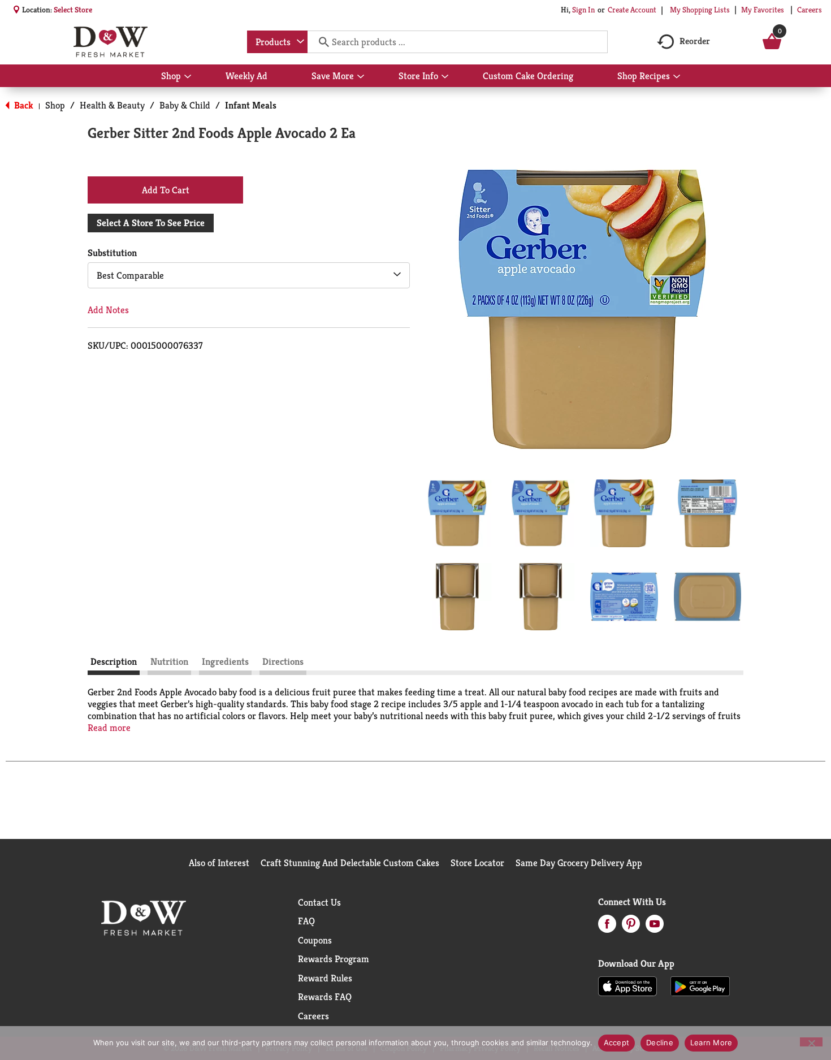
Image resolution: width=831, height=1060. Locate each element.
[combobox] (277, 42)
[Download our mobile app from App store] (627, 985)
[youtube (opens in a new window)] (655, 927)
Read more (109, 728)
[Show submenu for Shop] (187, 77)
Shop (55, 105)
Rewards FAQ (325, 996)
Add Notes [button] (108, 310)
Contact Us (319, 902)
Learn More (711, 1042)
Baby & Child (184, 105)
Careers (809, 10)
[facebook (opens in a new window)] (607, 927)
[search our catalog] (320, 42)
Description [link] (113, 661)
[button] (457, 513)
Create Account (632, 10)
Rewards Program (333, 959)
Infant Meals (250, 105)
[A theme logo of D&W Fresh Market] (110, 42)
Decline (659, 1042)
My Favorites (762, 10)
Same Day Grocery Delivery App (579, 862)
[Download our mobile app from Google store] (700, 985)
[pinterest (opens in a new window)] (631, 927)
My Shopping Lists (700, 10)
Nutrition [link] (169, 661)
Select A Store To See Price (151, 223)
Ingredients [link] (225, 661)
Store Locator (477, 862)
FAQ (306, 921)
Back (22, 105)
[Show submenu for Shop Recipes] (676, 77)
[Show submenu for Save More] (360, 77)
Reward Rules (325, 978)
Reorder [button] (694, 41)
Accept (617, 1042)
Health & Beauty (112, 105)
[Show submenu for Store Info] (445, 77)
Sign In (583, 10)
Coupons (315, 940)
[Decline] (811, 1041)
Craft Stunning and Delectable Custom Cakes (350, 862)
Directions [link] (283, 661)
